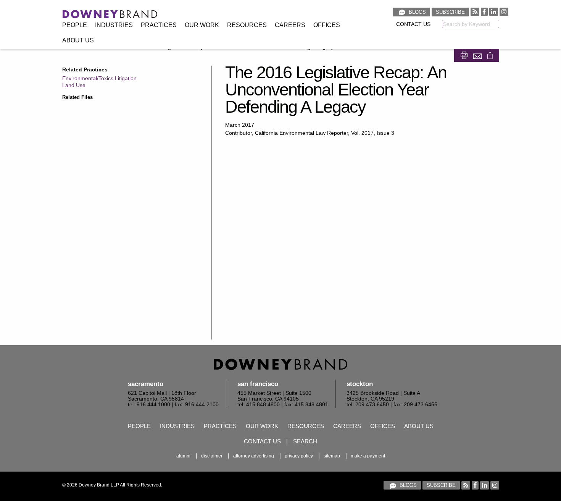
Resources (247, 25)
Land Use (73, 85)
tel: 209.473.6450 (368, 404)
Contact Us (413, 24)
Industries (114, 25)
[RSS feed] (475, 11)
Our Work (202, 25)
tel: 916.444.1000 (149, 404)
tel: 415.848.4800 (258, 404)
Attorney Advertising (253, 456)
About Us (78, 40)
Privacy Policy (299, 456)
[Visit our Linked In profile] (493, 11)
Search (305, 441)
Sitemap (332, 456)
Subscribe (450, 12)
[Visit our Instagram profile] (504, 11)
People (74, 25)
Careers (290, 25)
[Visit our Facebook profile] (484, 11)
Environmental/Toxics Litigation (99, 78)
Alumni (183, 456)
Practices (159, 25)
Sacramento (145, 384)
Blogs (416, 12)
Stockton (360, 384)
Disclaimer (211, 456)
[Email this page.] (478, 55)
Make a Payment (368, 456)
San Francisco (257, 384)
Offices (326, 25)
